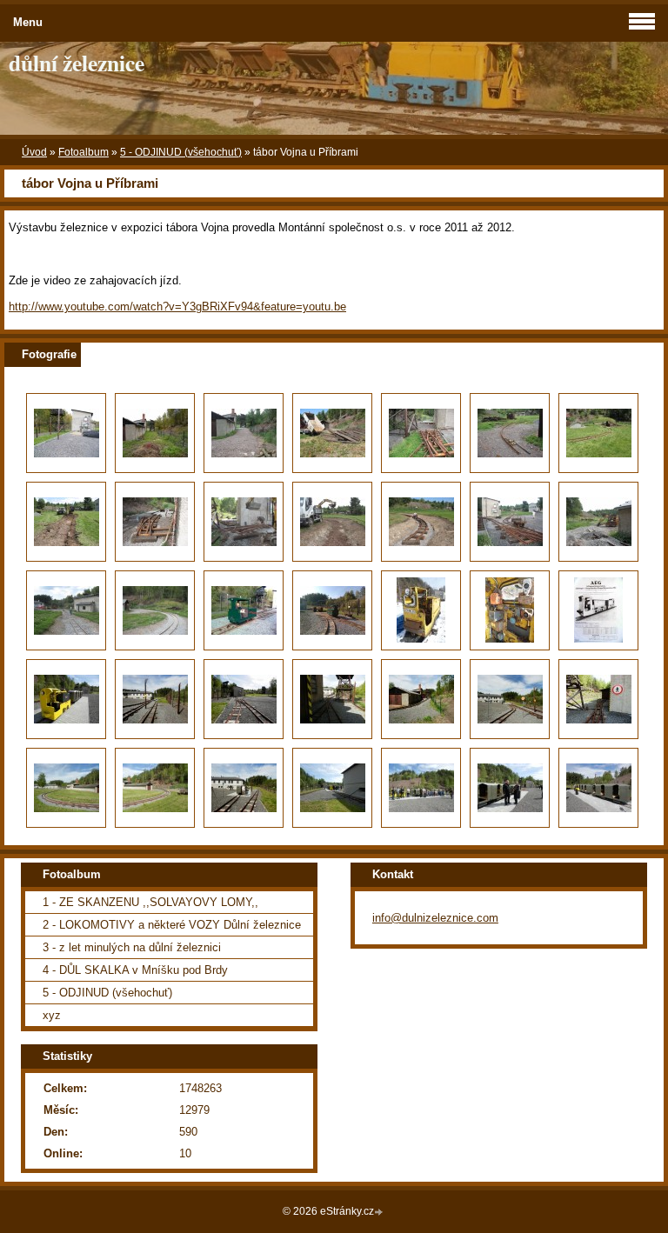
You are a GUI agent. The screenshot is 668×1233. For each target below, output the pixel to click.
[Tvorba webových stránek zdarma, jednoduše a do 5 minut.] (380, 1212)
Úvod (34, 152)
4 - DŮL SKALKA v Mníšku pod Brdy (135, 969)
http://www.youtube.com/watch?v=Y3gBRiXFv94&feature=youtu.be (177, 306)
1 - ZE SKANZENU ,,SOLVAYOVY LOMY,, (150, 902)
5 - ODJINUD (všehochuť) (181, 152)
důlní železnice (76, 62)
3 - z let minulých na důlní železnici (132, 947)
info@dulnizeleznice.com (435, 917)
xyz (52, 1015)
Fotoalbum (83, 152)
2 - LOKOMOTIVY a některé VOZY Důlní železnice (172, 924)
